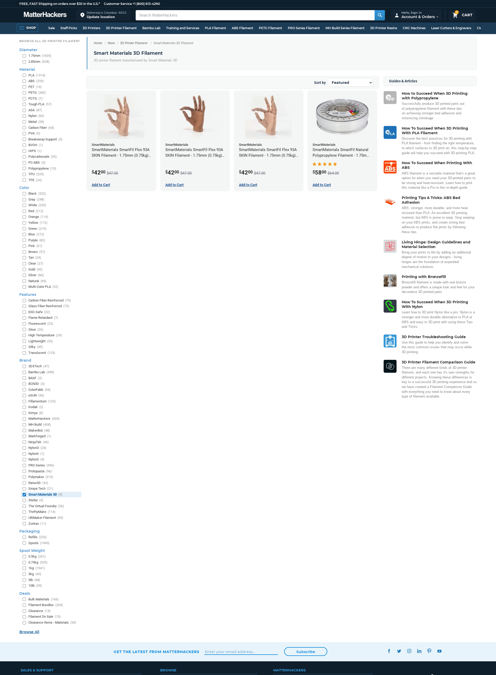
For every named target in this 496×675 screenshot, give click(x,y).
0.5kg (37, 557)
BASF (35, 378)
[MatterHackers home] (45, 15)
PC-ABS (36, 162)
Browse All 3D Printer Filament (49, 41)
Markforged (39, 436)
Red (35, 211)
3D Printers (91, 28)
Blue (36, 234)
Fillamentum (42, 401)
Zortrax (37, 524)
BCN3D (36, 384)
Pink (35, 246)
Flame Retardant (43, 318)
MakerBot (39, 430)
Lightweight (40, 341)
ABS (36, 81)
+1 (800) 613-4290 (146, 4)
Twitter (399, 651)
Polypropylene (42, 168)
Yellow (38, 223)
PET (35, 87)
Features (27, 294)
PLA (36, 75)
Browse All (29, 632)
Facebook (388, 651)
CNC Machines (414, 28)
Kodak (35, 407)
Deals (24, 593)
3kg (34, 574)
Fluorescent (40, 323)
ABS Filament (242, 28)
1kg (36, 568)
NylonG (37, 448)
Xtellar (35, 500)
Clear (35, 263)
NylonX (36, 460)
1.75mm (39, 56)
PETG (37, 93)
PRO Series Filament (304, 28)
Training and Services (182, 28)
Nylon (36, 116)
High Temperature (45, 335)
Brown (36, 252)
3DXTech (38, 366)
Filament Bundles (45, 605)
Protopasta (40, 471)
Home (98, 43)
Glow (35, 329)
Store (111, 43)
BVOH (35, 145)
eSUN (36, 396)
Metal (36, 122)
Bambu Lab (151, 28)
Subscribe (305, 651)
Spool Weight (32, 551)
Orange (38, 217)
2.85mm (39, 61)
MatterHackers (44, 419)
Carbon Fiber (41, 128)
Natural (37, 281)
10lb (35, 585)
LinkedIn (419, 651)
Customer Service (118, 4)
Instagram (409, 651)
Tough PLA (40, 104)
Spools (39, 543)
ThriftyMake (42, 512)
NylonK (36, 454)
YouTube (439, 651)
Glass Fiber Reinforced (48, 306)
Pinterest (429, 651)
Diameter (28, 50)
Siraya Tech (40, 489)
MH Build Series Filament (345, 28)
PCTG (35, 98)
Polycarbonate (42, 157)
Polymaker (40, 477)
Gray (36, 199)
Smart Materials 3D (45, 494)
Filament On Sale (44, 617)
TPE (35, 180)
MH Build (39, 424)
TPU (36, 174)
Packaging (29, 531)
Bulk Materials (43, 599)
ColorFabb (39, 390)
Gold (35, 269)
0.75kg (38, 562)
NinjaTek (38, 442)
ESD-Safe (39, 312)
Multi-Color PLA (43, 287)
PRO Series (41, 465)
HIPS (35, 151)
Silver (36, 275)
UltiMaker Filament (45, 518)
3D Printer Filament (121, 28)
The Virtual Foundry (46, 506)
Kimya (35, 413)
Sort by (320, 83)
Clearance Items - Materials (52, 622)
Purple (36, 240)
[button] (103, 15)
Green (37, 229)
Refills (37, 537)
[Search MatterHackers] (380, 15)
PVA (34, 133)
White (37, 205)
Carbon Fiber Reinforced (49, 300)
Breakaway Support (45, 139)
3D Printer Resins (383, 28)
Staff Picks (68, 28)
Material (27, 69)
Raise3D (38, 483)
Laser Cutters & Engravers (451, 28)
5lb (34, 580)
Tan (34, 258)
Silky (35, 347)
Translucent (41, 353)
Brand (25, 360)
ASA (35, 110)
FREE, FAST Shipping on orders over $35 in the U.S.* (59, 4)
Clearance (39, 611)
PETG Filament (270, 28)
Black (37, 194)
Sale (51, 28)
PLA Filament (215, 28)
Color (24, 188)
